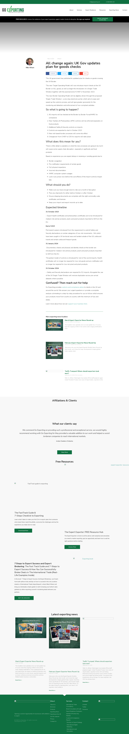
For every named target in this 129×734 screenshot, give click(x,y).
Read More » (18, 680)
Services (79, 10)
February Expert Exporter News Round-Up (80, 343)
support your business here (77, 304)
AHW (24, 721)
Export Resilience (90, 10)
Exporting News (114, 10)
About (71, 10)
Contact (124, 10)
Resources (102, 10)
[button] (51, 73)
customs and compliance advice (73, 287)
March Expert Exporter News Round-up (79, 320)
